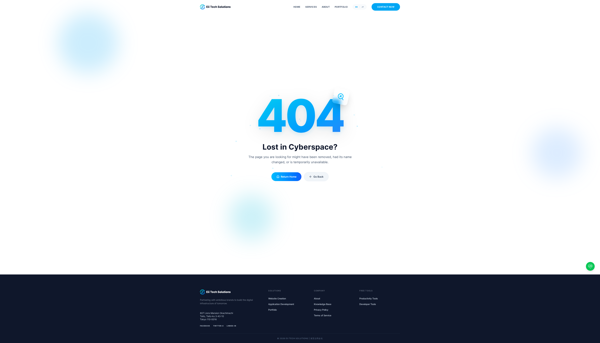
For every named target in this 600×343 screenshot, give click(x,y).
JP (363, 7)
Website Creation (277, 298)
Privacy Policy (321, 309)
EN (356, 7)
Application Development (281, 304)
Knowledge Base (322, 304)
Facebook (205, 326)
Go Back (318, 176)
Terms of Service (322, 315)
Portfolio (341, 6)
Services (311, 6)
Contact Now (385, 6)
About (326, 6)
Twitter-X (218, 326)
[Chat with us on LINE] (590, 266)
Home (296, 6)
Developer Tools (367, 304)
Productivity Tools (368, 298)
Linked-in (231, 326)
